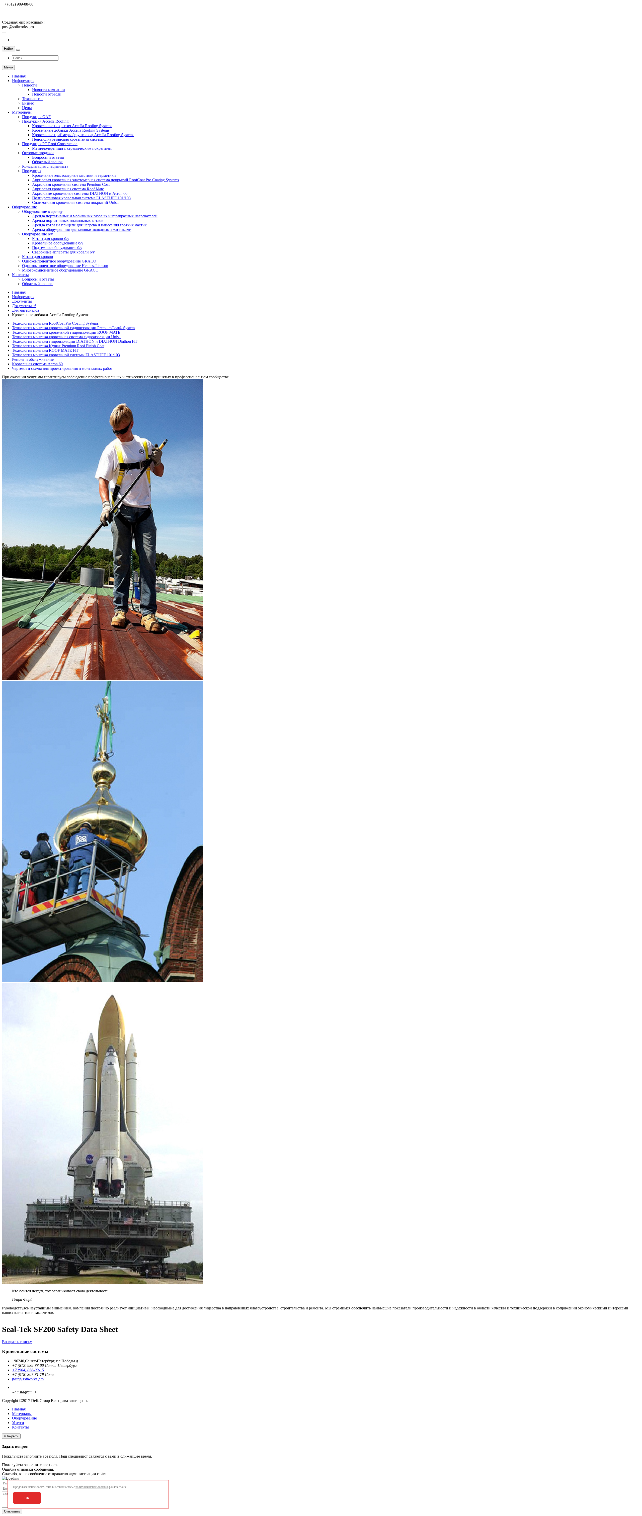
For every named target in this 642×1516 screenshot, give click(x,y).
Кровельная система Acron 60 (37, 364)
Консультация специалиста (45, 166)
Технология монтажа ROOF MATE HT (45, 350)
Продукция (31, 171)
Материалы (22, 112)
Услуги (18, 1422)
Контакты (20, 275)
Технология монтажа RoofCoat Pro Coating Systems (55, 323)
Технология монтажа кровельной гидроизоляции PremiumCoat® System (73, 328)
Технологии (32, 99)
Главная (19, 76)
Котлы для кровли (37, 256)
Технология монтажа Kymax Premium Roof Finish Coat (58, 346)
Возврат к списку (17, 1342)
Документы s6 (24, 306)
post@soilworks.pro (28, 1379)
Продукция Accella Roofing (45, 121)
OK (27, 1498)
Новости (29, 85)
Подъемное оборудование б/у (57, 247)
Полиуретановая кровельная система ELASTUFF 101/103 (81, 198)
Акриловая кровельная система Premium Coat (71, 184)
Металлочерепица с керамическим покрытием (72, 148)
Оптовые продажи (38, 153)
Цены (27, 108)
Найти (8, 49)
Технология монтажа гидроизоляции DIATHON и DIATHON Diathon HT (74, 341)
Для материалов (25, 310)
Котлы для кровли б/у (50, 238)
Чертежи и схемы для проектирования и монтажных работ (62, 368)
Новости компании (48, 89)
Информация (23, 80)
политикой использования (91, 1487)
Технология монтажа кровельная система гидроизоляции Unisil (66, 337)
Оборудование (24, 207)
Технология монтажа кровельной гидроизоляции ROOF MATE (66, 332)
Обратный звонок (47, 162)
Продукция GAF (36, 117)
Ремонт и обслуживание (33, 359)
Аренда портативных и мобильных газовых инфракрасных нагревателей (94, 216)
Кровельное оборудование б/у (57, 243)
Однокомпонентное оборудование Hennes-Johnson (65, 265)
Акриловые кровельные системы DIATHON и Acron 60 (79, 193)
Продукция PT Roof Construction (49, 144)
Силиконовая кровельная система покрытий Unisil (75, 202)
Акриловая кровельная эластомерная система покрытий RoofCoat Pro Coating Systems (105, 180)
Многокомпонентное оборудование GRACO (60, 270)
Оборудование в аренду (42, 211)
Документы (22, 301)
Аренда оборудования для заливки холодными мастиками (81, 229)
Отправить (12, 1511)
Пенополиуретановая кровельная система (68, 139)
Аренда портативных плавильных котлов (67, 220)
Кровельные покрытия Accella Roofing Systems (72, 126)
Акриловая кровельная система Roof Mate (68, 189)
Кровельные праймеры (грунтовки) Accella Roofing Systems (83, 135)
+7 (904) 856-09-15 (28, 1370)
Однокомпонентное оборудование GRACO (59, 261)
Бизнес (28, 103)
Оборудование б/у (37, 234)
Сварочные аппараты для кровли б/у (63, 252)
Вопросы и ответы (48, 157)
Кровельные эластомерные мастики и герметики (74, 175)
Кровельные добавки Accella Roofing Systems (70, 130)
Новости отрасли (46, 94)
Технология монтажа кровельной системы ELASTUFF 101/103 (66, 355)
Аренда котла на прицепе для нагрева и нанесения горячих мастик (89, 225)
